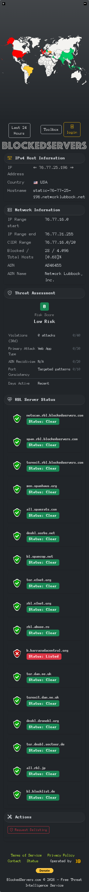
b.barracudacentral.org (47, 650)
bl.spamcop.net (40, 556)
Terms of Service (26, 855)
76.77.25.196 (53, 167)
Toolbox (51, 129)
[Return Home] (44, 145)
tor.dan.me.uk (39, 674)
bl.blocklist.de (41, 791)
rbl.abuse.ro (38, 627)
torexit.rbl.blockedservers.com (55, 462)
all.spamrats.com (42, 509)
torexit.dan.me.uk (43, 697)
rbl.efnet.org (39, 603)
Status (32, 861)
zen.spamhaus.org (42, 486)
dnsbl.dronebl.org (43, 721)
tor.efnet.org (39, 580)
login (72, 132)
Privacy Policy (61, 855)
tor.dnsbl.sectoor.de (46, 744)
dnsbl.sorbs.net (41, 533)
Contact (14, 861)
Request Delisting (30, 830)
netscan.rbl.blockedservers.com (55, 415)
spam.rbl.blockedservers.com (52, 439)
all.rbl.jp (36, 768)
